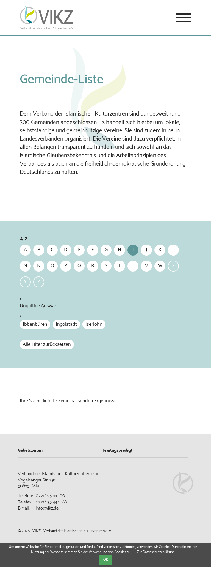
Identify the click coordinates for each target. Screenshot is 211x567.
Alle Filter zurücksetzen (47, 344)
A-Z (23, 239)
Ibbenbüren (35, 324)
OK (105, 560)
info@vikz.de (47, 508)
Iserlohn (93, 324)
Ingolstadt (66, 324)
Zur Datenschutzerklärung (156, 552)
